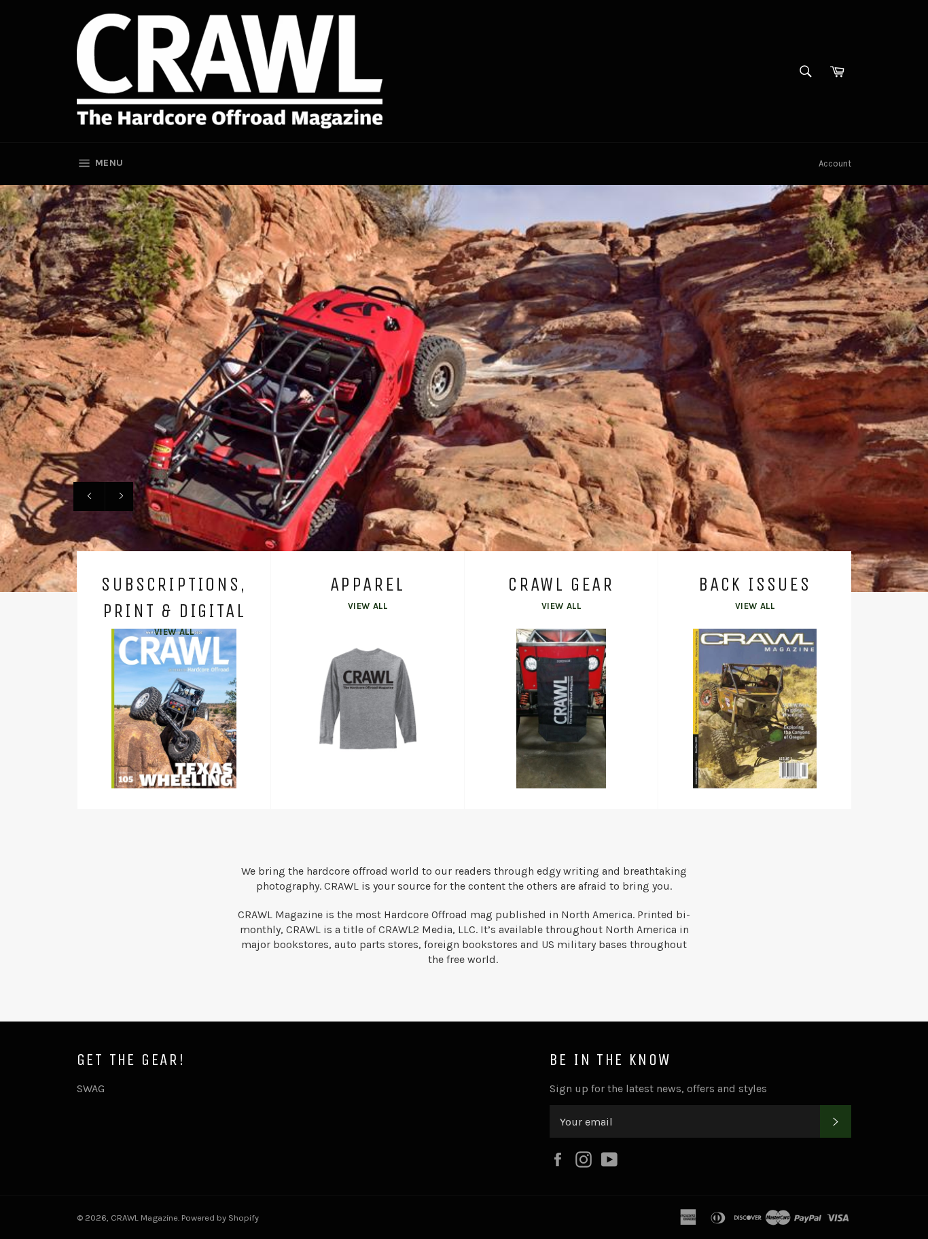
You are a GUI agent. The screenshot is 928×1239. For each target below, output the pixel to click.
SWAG (91, 1088)
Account (835, 163)
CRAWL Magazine (144, 1217)
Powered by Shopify (220, 1217)
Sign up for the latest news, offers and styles (658, 1088)
